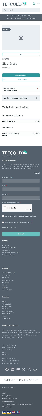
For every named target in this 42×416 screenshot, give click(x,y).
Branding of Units (8, 280)
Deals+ (4, 302)
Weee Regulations (8, 401)
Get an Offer (6, 250)
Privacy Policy (13, 227)
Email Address (7, 177)
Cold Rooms (6, 314)
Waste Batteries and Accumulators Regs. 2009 (17, 404)
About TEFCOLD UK (8, 273)
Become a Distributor (9, 248)
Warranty (5, 287)
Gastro (4, 316)
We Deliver (5, 278)
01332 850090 (14, 361)
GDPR (4, 393)
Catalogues (6, 282)
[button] (36, 98)
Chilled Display (7, 304)
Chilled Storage (7, 306)
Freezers (5, 309)
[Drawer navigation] (38, 3)
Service (4, 285)
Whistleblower (7, 407)
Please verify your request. (11, 203)
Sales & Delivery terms (9, 399)
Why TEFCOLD (6, 275)
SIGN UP (21, 234)
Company (5, 194)
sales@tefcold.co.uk (13, 363)
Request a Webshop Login (10, 252)
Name (4, 186)
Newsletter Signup (8, 255)
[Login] (34, 3)
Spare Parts (6, 318)
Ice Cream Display (8, 311)
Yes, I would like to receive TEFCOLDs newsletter (20, 216)
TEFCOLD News (7, 290)
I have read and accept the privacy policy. (18, 222)
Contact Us (5, 245)
